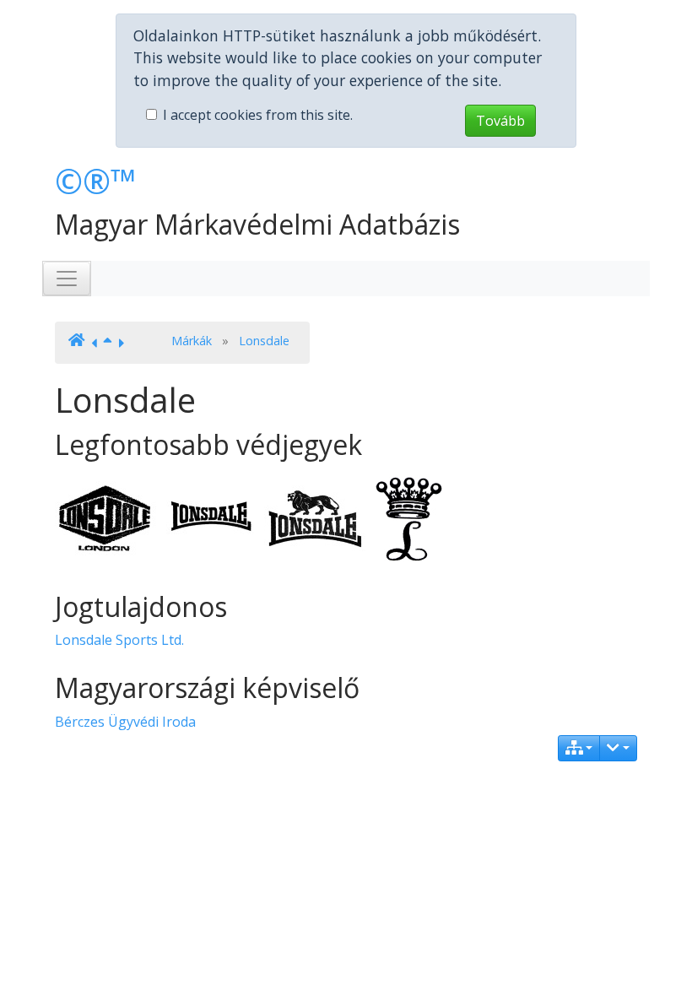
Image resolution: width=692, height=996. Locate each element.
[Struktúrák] (579, 748)
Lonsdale (264, 341)
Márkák (191, 341)
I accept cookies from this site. (258, 115)
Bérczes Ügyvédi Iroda (125, 721)
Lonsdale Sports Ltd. (119, 640)
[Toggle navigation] (66, 278)
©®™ (96, 181)
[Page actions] (618, 748)
